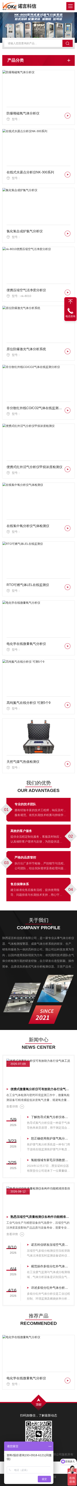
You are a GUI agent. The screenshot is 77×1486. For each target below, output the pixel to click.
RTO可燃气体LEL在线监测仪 (28, 585)
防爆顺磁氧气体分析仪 (23, 113)
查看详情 (12, 1106)
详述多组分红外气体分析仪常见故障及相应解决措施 (51, 1287)
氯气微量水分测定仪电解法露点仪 (31, 1378)
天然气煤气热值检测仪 (23, 761)
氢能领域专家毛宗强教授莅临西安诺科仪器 (51, 1160)
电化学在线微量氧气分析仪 (26, 644)
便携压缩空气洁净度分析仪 (26, 290)
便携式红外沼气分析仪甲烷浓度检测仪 (34, 467)
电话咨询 (70, 316)
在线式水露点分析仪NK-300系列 (30, 172)
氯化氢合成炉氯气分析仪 (25, 231)
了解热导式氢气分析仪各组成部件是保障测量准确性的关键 (51, 1117)
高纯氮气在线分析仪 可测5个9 (29, 702)
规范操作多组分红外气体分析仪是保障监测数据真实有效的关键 (51, 1266)
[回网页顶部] (70, 302)
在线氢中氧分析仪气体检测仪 (28, 526)
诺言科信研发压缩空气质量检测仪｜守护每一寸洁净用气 (51, 1244)
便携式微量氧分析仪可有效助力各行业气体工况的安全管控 (40, 1089)
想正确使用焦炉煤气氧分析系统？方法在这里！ (51, 1138)
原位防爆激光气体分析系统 (26, 349)
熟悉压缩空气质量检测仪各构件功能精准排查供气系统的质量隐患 (40, 1216)
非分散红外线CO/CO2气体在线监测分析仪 (35, 408)
